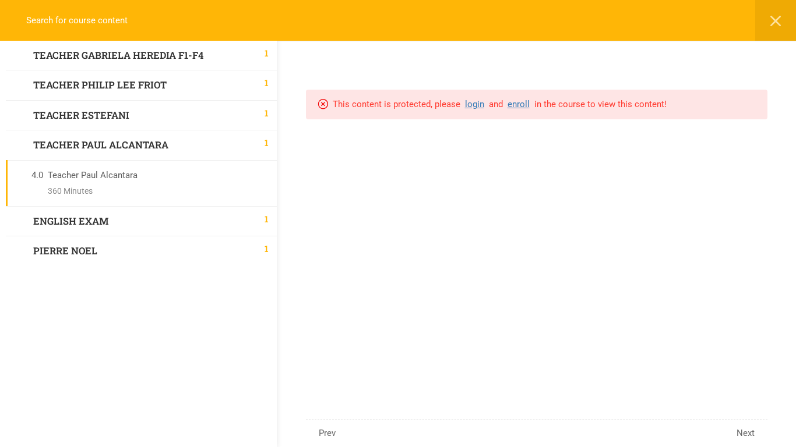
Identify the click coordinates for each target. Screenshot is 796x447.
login (474, 104)
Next (746, 433)
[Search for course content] (21, 20)
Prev (327, 433)
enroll (519, 104)
